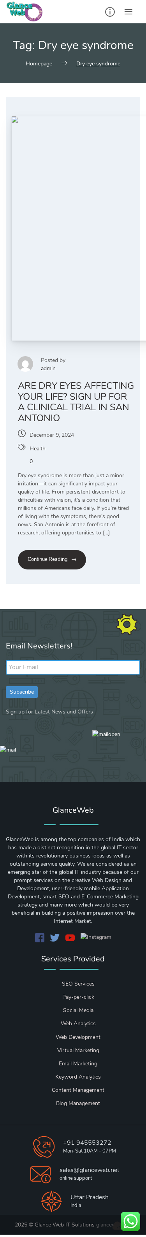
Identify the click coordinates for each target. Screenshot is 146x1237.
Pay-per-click (78, 997)
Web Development (78, 1037)
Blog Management (78, 1103)
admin (48, 368)
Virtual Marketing (78, 1050)
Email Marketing (78, 1063)
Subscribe (22, 692)
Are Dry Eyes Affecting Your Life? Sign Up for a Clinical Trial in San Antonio (76, 402)
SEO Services (78, 983)
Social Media (78, 1010)
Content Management (78, 1090)
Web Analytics (78, 1023)
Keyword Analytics (78, 1077)
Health (38, 448)
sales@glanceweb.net (89, 1170)
